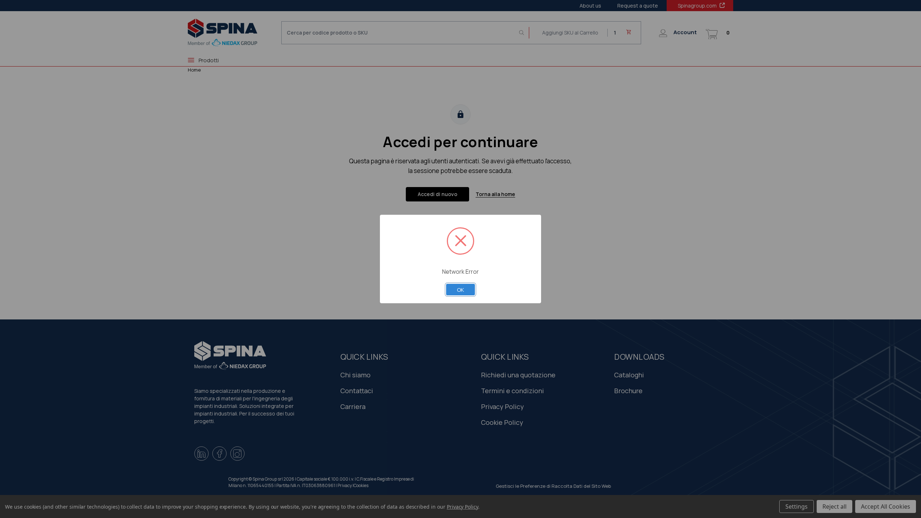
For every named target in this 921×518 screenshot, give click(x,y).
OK (460, 289)
